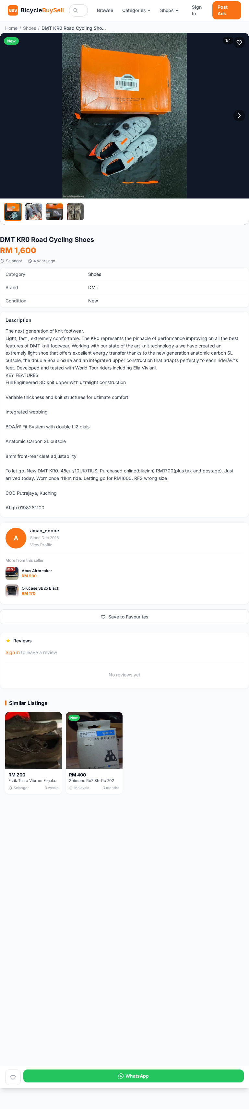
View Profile (41, 544)
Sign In (197, 10)
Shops (167, 10)
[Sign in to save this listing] (239, 42)
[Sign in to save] (13, 1077)
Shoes (29, 28)
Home (11, 28)
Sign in (13, 652)
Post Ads (223, 10)
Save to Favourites (128, 616)
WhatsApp (137, 1076)
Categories (134, 10)
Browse (105, 10)
